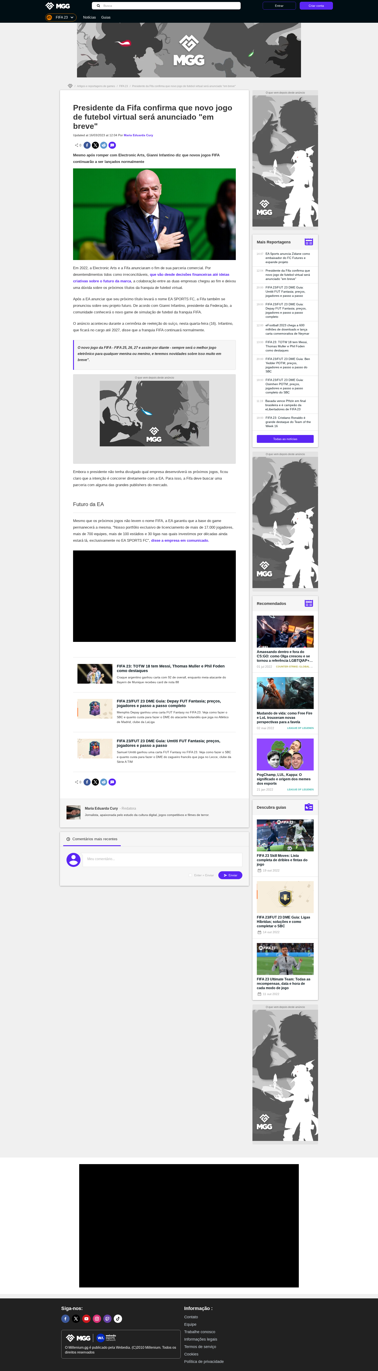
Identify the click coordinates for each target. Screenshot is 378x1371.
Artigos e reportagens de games (96, 86)
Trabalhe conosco (199, 1332)
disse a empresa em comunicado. (180, 540)
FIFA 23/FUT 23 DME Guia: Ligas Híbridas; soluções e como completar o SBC (283, 921)
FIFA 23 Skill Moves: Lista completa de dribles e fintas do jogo (282, 860)
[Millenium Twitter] (76, 1319)
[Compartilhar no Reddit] (103, 145)
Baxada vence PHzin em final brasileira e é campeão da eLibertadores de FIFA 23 (285, 405)
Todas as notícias (285, 439)
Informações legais (200, 1339)
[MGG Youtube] (86, 1319)
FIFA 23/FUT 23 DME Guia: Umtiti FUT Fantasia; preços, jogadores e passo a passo (168, 743)
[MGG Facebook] (65, 1319)
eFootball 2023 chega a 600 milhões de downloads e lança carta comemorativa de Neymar (287, 329)
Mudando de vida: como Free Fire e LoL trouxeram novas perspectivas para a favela (284, 717)
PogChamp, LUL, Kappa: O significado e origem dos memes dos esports (284, 779)
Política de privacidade (204, 1361)
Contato (191, 1317)
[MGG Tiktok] (118, 1319)
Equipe (190, 1324)
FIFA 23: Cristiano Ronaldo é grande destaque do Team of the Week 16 (288, 422)
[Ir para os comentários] (112, 145)
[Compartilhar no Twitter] (95, 145)
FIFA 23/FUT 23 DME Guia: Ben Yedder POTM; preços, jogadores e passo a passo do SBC (288, 365)
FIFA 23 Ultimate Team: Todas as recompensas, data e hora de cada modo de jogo (283, 983)
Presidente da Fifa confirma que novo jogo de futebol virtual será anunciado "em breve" (288, 275)
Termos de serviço (200, 1347)
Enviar (232, 875)
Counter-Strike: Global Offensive (300, 666)
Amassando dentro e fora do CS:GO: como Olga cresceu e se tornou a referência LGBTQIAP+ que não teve (283, 656)
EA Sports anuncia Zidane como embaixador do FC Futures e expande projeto (288, 258)
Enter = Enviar (204, 875)
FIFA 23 (123, 86)
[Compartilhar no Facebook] (87, 145)
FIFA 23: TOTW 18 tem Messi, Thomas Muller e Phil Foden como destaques (171, 668)
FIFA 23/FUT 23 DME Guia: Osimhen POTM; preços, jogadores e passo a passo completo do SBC (285, 386)
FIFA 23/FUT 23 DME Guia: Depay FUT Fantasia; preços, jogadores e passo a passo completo (169, 703)
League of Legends (300, 728)
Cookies (191, 1354)
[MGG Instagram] (97, 1319)
